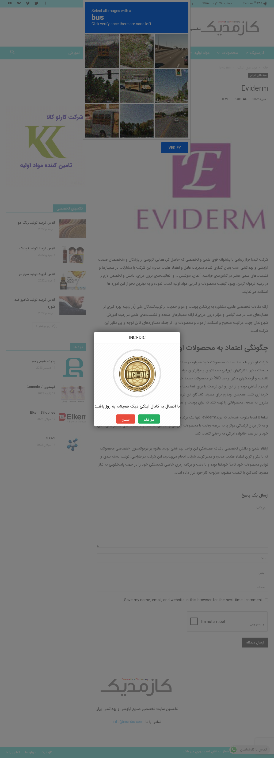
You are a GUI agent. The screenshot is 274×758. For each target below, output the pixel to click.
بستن (125, 419)
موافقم (149, 419)
